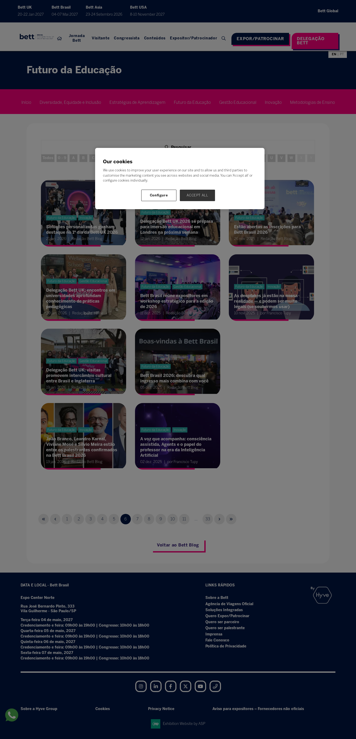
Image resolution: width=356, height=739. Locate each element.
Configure (159, 195)
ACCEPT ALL (197, 195)
